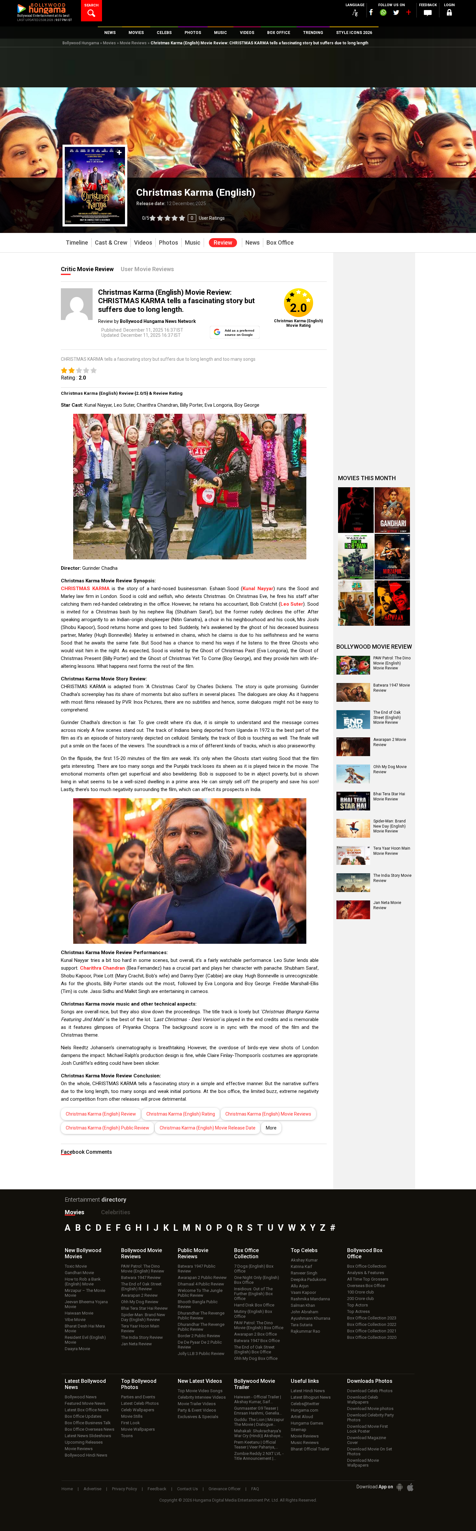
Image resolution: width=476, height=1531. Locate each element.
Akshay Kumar (304, 1260)
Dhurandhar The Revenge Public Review (201, 1315)
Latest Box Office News (86, 1409)
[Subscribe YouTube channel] (408, 13)
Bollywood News (80, 1396)
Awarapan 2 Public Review (202, 1277)
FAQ (255, 1488)
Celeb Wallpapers (137, 1409)
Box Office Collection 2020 (371, 1337)
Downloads (369, 1381)
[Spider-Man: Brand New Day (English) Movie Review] (353, 828)
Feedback (157, 1488)
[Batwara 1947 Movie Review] (353, 692)
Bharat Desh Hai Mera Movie (85, 1328)
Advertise (92, 1488)
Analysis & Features (365, 1272)
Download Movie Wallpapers (363, 1463)
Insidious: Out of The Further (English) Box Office (253, 1293)
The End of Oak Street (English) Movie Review (387, 717)
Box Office (246, 1253)
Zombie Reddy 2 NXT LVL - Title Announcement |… (259, 1456)
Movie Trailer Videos (197, 1403)
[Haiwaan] (392, 603)
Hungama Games (307, 1423)
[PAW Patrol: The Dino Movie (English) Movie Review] (353, 665)
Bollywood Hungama (80, 43)
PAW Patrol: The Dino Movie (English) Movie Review (392, 663)
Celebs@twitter (305, 1403)
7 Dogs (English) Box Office (253, 1268)
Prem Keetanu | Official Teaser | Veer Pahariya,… (256, 1444)
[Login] (449, 13)
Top (304, 1250)
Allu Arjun (300, 1285)
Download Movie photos (370, 1408)
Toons (127, 1435)
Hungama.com (304, 1410)
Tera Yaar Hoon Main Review (140, 1328)
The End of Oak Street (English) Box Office (254, 1349)
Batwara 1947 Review (141, 1277)
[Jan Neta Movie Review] (353, 909)
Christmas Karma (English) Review (101, 1114)
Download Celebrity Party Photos (370, 1417)
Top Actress (358, 1311)
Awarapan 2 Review (139, 1295)
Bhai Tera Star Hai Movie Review (389, 796)
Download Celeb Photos (369, 1390)
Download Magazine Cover (366, 1440)
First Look (130, 1422)
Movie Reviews (133, 43)
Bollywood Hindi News (86, 1455)
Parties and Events (138, 1396)
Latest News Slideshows (88, 1435)
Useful (305, 1381)
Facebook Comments (86, 1152)
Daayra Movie (77, 1348)
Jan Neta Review (136, 1343)
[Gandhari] (392, 510)
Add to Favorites (119, 152)
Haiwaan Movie (79, 1313)
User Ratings (212, 218)
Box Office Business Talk (88, 1422)
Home (67, 1488)
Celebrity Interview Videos (202, 1397)
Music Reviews (305, 1442)
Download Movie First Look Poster (367, 1429)
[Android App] (399, 1487)
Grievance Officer (225, 1488)
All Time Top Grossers (367, 1279)
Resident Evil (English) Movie (85, 1340)
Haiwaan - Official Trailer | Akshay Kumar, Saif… (257, 1399)
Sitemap (298, 1429)
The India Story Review (142, 1337)
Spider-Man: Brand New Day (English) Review (143, 1317)
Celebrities (115, 1212)
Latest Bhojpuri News (311, 1397)
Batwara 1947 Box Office (257, 1340)
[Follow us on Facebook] (371, 12)
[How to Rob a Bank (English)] (356, 556)
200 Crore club (360, 1298)
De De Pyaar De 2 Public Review (200, 1344)
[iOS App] (410, 1487)
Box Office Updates (83, 1416)
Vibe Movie (75, 1319)
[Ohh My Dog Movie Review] (353, 774)
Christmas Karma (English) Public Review (107, 1127)
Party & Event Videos (197, 1410)
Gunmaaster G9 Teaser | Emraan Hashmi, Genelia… (258, 1410)
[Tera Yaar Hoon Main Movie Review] (353, 855)
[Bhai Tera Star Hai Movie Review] (353, 801)
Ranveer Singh (304, 1273)
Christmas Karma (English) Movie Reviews (268, 1114)
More (271, 1127)
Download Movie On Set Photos (369, 1451)
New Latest (200, 1381)
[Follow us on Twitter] (396, 12)
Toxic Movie (76, 1266)
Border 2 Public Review (199, 1335)
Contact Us (187, 1488)
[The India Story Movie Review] (353, 882)
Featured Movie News (85, 1403)
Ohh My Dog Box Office (256, 1358)
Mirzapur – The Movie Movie (85, 1293)
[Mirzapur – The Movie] (392, 556)
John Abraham (304, 1311)
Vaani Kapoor (303, 1292)
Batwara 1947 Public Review (196, 1268)
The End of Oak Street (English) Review (141, 1286)
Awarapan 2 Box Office (255, 1334)
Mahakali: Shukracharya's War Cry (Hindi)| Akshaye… (258, 1433)
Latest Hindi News (308, 1390)
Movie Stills (131, 1416)
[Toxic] (356, 510)
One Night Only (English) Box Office (256, 1280)
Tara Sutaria (301, 1324)
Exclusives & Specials (198, 1416)
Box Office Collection (366, 1266)
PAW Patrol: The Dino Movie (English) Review (142, 1268)
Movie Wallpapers (138, 1429)
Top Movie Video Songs (200, 1390)
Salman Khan (303, 1305)
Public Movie (193, 1253)
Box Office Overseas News (89, 1429)
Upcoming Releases (84, 1442)
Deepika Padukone (308, 1279)
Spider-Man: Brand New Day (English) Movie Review (389, 826)
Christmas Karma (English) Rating (180, 1114)
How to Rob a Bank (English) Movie (83, 1281)
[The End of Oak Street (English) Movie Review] (353, 719)
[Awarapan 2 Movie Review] (353, 746)
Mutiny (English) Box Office (253, 1314)
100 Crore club (360, 1292)
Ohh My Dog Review (139, 1301)
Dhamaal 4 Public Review (201, 1284)
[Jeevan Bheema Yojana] (356, 603)
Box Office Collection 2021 (371, 1330)
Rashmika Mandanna (310, 1298)
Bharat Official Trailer (310, 1449)
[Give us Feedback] (428, 13)
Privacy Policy (124, 1488)
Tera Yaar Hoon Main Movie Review (391, 851)
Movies (109, 43)
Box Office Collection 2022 (371, 1324)
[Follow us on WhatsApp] (383, 13)
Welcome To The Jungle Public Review (200, 1293)
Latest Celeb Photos (140, 1403)
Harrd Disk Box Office (254, 1305)
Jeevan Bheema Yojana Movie (86, 1304)
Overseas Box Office (366, 1285)
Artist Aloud (302, 1416)
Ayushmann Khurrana (310, 1318)
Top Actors (357, 1305)
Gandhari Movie (79, 1272)
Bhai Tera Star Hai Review (144, 1308)
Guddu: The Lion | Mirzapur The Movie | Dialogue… (259, 1422)
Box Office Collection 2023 (371, 1318)
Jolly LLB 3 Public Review (201, 1353)
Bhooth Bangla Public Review (198, 1304)
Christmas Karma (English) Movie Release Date (207, 1127)
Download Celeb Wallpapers (362, 1399)
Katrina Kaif (301, 1266)
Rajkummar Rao (305, 1331)
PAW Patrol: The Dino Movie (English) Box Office (258, 1325)
